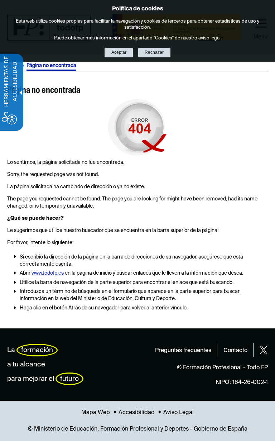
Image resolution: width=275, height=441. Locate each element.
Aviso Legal (178, 413)
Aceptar (118, 52)
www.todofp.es (48, 273)
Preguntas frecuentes (183, 351)
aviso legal (209, 38)
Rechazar (154, 52)
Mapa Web (95, 413)
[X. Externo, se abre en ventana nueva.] (263, 350)
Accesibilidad (137, 413)
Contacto (235, 351)
